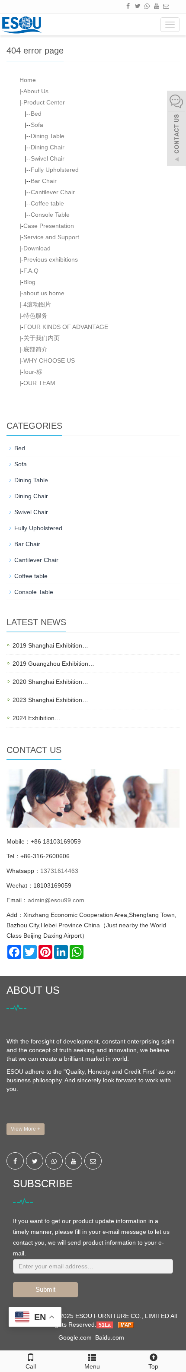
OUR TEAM (39, 382)
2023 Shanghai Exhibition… (50, 699)
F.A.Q (30, 270)
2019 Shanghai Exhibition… (50, 645)
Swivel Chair (47, 158)
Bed (36, 113)
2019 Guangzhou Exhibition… (53, 663)
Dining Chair (47, 147)
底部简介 (35, 349)
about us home (43, 293)
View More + (25, 1129)
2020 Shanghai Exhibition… (50, 681)
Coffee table (47, 203)
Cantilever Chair (53, 192)
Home (27, 79)
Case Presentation (48, 225)
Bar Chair (44, 180)
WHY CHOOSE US (49, 360)
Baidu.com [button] (109, 1337)
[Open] (176, 129)
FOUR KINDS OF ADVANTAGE (65, 326)
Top (153, 1366)
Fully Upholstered (55, 169)
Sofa (37, 124)
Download (37, 248)
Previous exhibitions (50, 259)
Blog (29, 281)
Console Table (50, 214)
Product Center (44, 102)
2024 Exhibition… (37, 717)
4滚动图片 (37, 304)
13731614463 (59, 870)
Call (31, 1366)
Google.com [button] (75, 1337)
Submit (45, 1289)
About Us (35, 91)
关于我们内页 (41, 338)
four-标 (32, 371)
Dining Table (47, 136)
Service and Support (51, 237)
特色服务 (35, 315)
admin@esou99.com (56, 900)
